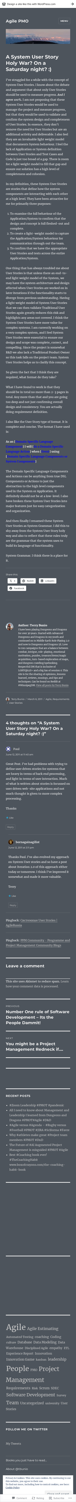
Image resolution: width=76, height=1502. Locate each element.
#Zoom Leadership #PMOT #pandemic (36, 1105)
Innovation (43, 1353)
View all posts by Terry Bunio (52, 685)
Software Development (30, 1395)
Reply (10, 827)
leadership (57, 1359)
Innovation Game (20, 1359)
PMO (33, 1370)
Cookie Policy (13, 1487)
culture (11, 1342)
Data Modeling (45, 1342)
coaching (42, 1337)
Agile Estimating (42, 1328)
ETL (66, 1348)
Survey (61, 1395)
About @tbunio (17, 1469)
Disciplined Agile (36, 1348)
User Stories (15, 702)
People (17, 1368)
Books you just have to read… (26, 1460)
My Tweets (13, 1443)
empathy (55, 1348)
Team (12, 1403)
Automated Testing (19, 1337)
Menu (64, 20)
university (52, 1403)
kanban (41, 1359)
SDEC (55, 1388)
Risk (35, 1388)
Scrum (44, 1388)
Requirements (61, 699)
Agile (49, 699)
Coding (55, 1337)
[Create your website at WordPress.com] (38, 4)
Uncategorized (32, 1403)
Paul (16, 749)
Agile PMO (17, 21)
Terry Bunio (17, 699)
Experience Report (19, 1353)
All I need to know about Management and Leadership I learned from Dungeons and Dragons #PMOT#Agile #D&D (39, 1115)
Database (24, 1342)
